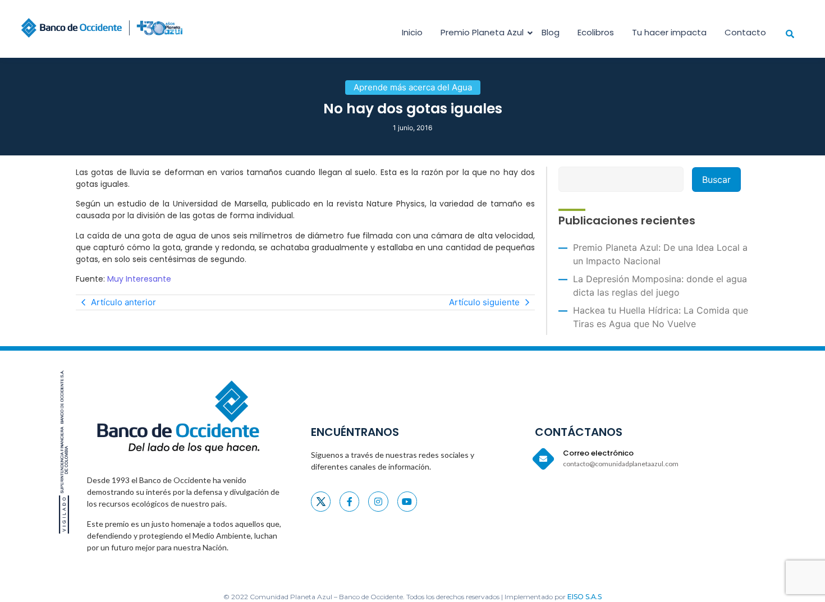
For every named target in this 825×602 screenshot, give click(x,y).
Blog (551, 32)
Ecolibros (596, 32)
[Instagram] (378, 501)
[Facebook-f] (349, 501)
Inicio (412, 32)
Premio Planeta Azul (482, 32)
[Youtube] (407, 501)
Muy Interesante (139, 278)
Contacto (745, 32)
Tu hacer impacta (669, 32)
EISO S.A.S (584, 596)
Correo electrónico (598, 453)
